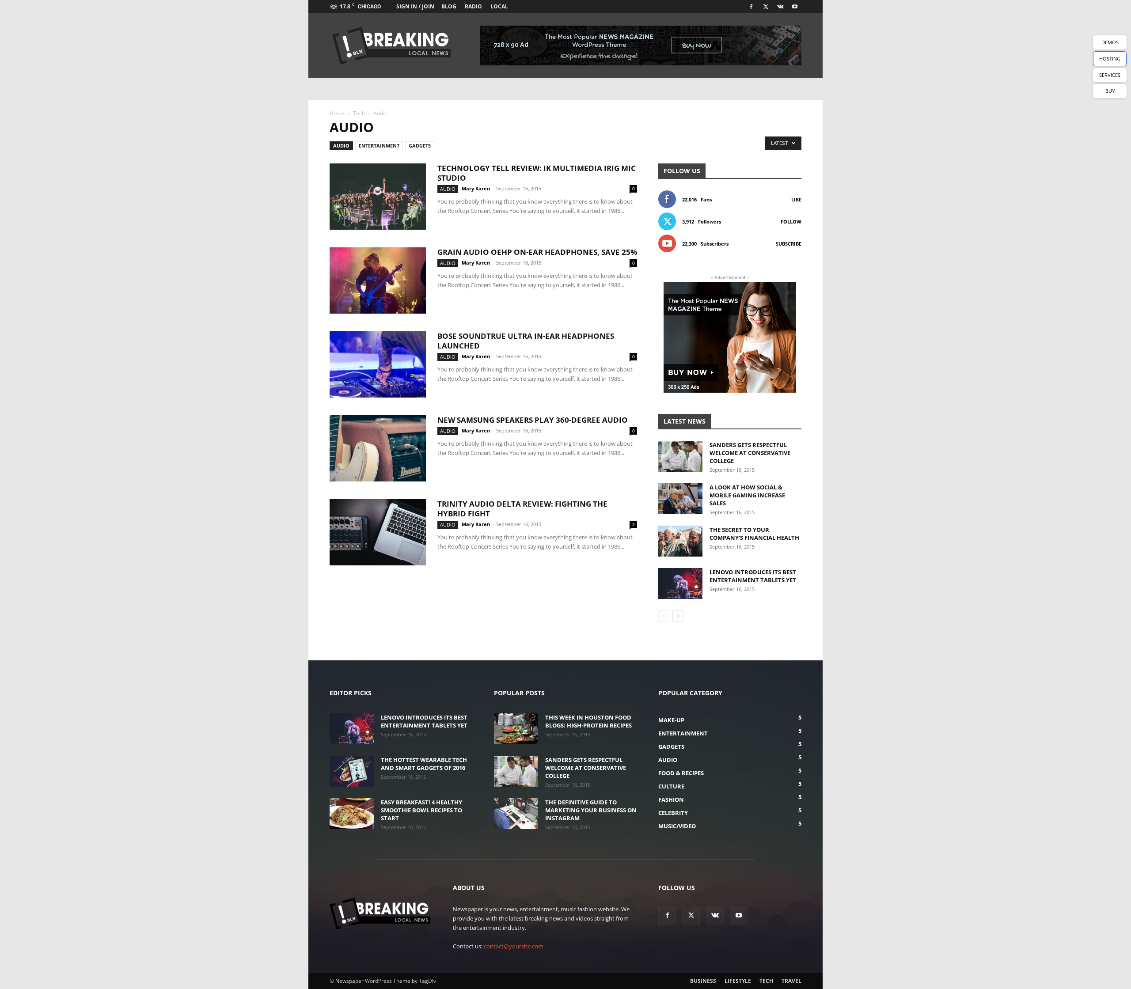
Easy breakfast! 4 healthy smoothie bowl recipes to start (421, 810)
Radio (473, 6)
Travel (791, 981)
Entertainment (379, 145)
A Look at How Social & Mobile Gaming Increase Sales (747, 495)
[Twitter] (765, 6)
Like (796, 199)
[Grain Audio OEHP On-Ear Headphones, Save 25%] (378, 280)
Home (337, 113)
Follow (791, 221)
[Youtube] (794, 6)
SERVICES (1109, 75)
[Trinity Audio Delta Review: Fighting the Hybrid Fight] (378, 532)
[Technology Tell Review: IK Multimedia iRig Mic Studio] (378, 196)
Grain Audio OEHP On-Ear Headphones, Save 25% (537, 252)
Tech (359, 113)
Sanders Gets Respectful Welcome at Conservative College (750, 453)
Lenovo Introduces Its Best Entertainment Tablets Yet (753, 576)
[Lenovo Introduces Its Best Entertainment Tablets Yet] (680, 583)
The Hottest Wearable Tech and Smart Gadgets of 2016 (424, 764)
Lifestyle (738, 981)
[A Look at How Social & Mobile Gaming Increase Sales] (680, 498)
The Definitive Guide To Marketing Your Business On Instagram (591, 810)
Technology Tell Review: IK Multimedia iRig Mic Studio (536, 173)
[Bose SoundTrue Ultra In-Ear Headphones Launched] (378, 364)
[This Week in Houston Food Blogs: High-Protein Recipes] (516, 728)
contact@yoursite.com (513, 946)
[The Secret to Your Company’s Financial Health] (680, 541)
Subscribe (788, 243)
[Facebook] (751, 6)
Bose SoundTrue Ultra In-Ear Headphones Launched (525, 341)
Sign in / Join (415, 6)
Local (499, 6)
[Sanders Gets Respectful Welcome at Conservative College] (680, 456)
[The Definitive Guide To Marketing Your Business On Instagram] (516, 813)
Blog (448, 6)
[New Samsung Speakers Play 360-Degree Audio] (378, 448)
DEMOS (1110, 42)
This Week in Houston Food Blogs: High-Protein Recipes (588, 721)
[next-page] (677, 615)
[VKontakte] (780, 6)
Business (703, 981)
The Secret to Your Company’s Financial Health (754, 534)
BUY (1110, 90)
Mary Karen (476, 188)
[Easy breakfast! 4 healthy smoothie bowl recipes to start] (352, 813)
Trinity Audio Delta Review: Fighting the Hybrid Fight (522, 509)
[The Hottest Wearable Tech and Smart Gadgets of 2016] (352, 771)
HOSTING (1109, 58)
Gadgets (420, 145)
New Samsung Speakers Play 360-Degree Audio (532, 420)
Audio (341, 145)
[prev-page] (663, 615)
